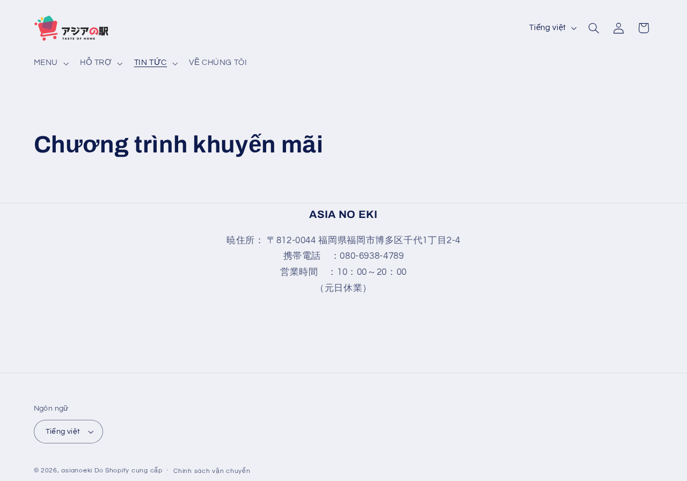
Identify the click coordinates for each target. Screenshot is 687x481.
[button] (50, 63)
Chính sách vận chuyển (211, 471)
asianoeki (76, 470)
